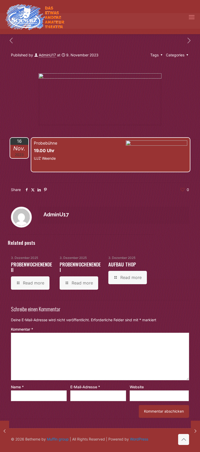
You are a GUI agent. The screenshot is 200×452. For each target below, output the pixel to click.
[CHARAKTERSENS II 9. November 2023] (195, 431)
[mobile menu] (191, 17)
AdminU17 (47, 55)
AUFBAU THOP (122, 264)
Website (137, 387)
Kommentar (22, 329)
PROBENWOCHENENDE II (31, 266)
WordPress (139, 439)
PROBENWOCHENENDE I (80, 266)
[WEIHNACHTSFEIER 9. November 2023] (4, 431)
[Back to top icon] (183, 439)
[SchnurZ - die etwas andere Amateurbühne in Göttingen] (34, 17)
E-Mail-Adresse (85, 387)
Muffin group (58, 439)
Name (17, 387)
